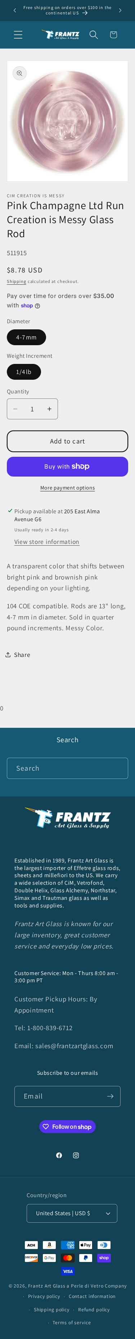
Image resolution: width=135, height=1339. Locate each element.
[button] (18, 35)
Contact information (92, 1296)
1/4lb (24, 372)
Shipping (16, 281)
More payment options (67, 487)
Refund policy (94, 1309)
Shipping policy (51, 1309)
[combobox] (67, 768)
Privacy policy (44, 1296)
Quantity (18, 391)
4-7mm (26, 337)
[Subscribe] (110, 1096)
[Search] (118, 768)
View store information (47, 541)
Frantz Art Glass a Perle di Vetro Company (77, 1285)
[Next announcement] (120, 10)
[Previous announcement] (15, 10)
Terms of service (72, 1322)
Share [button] (22, 654)
